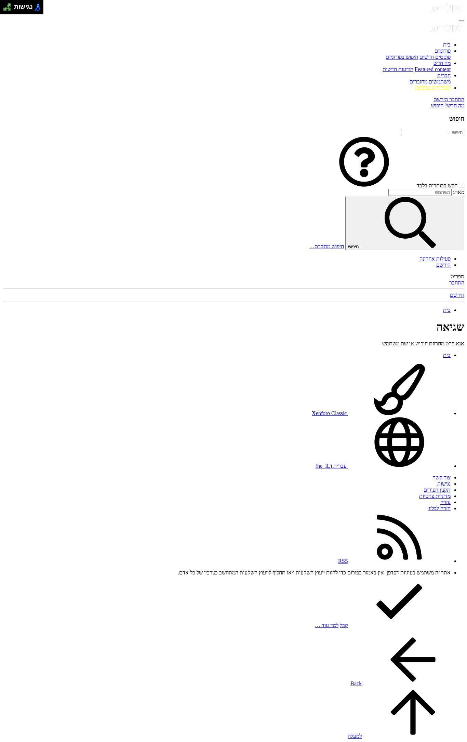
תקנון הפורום (437, 490)
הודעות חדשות (398, 69)
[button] (364, 185)
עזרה (445, 502)
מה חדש (442, 63)
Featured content (433, 69)
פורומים (443, 51)
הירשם (443, 265)
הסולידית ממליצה (433, 88)
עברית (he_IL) (332, 466)
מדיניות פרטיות (435, 496)
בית (447, 45)
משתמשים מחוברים (430, 81)
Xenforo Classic (330, 413)
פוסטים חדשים (435, 57)
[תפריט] (461, 21)
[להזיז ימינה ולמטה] (9, 9)
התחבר (456, 283)
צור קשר (442, 477)
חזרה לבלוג (439, 508)
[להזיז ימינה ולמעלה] (9, 5)
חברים (444, 75)
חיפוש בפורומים (402, 57)
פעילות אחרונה (435, 259)
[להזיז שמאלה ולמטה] (5, 9)
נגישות (444, 484)
